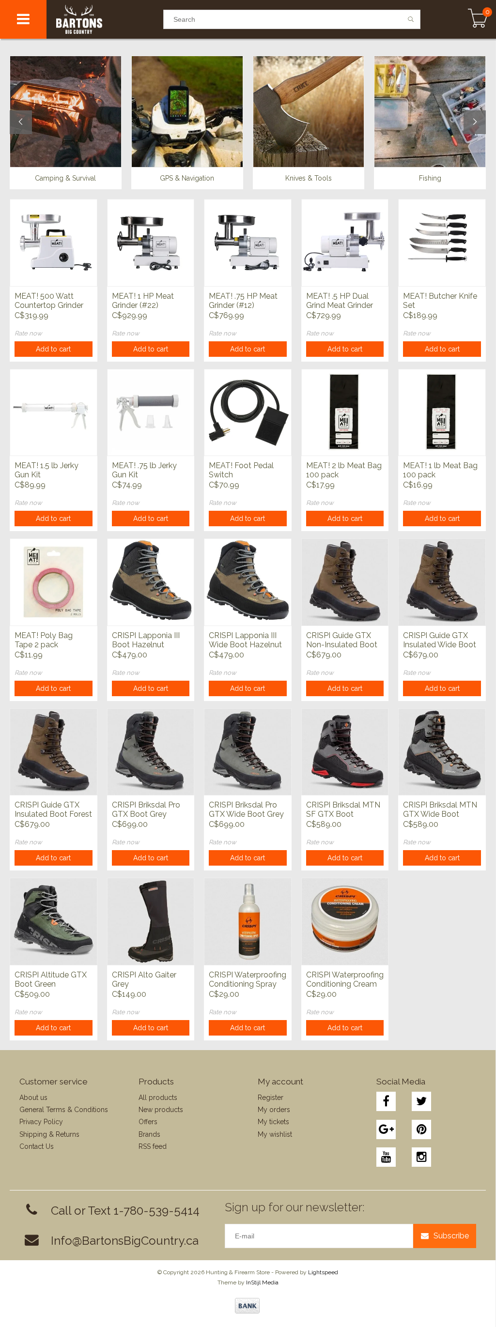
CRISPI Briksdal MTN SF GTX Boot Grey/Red (343, 810)
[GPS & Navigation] (187, 111)
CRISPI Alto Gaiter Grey (144, 979)
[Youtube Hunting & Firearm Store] (386, 1157)
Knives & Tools (308, 178)
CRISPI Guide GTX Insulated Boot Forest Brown (53, 810)
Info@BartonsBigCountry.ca (125, 1241)
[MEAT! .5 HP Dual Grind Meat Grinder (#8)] (345, 242)
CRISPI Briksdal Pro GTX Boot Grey (146, 809)
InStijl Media (262, 1282)
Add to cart (53, 349)
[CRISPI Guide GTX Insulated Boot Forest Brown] (53, 751)
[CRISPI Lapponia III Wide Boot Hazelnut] (248, 581)
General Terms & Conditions (63, 1109)
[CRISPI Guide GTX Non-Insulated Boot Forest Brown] (345, 581)
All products (158, 1097)
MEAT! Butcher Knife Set (440, 300)
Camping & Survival (65, 178)
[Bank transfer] (247, 1305)
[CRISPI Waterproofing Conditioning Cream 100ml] (345, 921)
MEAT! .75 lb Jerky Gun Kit (144, 470)
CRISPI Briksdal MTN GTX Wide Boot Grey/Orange (440, 810)
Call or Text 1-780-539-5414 (125, 1211)
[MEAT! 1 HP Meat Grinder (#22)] (151, 242)
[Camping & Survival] (66, 111)
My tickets (273, 1122)
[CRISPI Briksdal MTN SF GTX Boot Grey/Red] (345, 751)
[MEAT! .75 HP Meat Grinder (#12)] (248, 242)
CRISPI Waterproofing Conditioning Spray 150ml (247, 980)
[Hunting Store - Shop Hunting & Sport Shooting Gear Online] (104, 19)
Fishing (430, 178)
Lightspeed (323, 1272)
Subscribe (451, 1235)
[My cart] (478, 19)
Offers (148, 1122)
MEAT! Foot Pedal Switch (241, 470)
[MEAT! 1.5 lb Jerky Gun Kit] (53, 412)
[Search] (411, 19)
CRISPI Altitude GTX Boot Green (51, 979)
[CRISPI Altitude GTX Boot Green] (53, 921)
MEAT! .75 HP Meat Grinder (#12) (243, 300)
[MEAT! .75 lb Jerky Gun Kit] (151, 412)
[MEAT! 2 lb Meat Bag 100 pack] (345, 412)
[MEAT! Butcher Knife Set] (442, 242)
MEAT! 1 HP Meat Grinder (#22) (143, 300)
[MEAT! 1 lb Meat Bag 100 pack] (442, 412)
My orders (274, 1109)
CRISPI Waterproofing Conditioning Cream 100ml (345, 980)
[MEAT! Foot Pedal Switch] (248, 412)
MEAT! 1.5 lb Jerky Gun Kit (46, 470)
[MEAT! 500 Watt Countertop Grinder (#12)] (53, 242)
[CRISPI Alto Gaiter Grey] (151, 921)
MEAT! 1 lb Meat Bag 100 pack (440, 470)
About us (33, 1097)
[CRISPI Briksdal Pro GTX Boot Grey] (151, 751)
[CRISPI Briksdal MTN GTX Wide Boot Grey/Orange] (442, 751)
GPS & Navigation (187, 178)
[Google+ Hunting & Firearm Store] (386, 1129)
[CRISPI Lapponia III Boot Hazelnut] (151, 581)
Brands (149, 1134)
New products (161, 1109)
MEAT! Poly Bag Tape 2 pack (44, 640)
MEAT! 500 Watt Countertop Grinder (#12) (49, 301)
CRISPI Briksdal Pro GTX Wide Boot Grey (246, 809)
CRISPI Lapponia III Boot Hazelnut (146, 640)
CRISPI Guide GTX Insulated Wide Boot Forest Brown (439, 640)
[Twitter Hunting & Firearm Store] (421, 1101)
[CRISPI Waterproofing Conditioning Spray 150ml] (248, 921)
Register (270, 1097)
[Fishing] (430, 111)
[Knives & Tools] (309, 111)
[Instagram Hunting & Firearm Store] (421, 1157)
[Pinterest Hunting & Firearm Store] (421, 1129)
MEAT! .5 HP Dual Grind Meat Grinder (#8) (339, 301)
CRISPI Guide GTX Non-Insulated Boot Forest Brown (341, 640)
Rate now (28, 333)
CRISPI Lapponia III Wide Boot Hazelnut (245, 640)
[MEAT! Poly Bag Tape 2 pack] (53, 581)
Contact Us (36, 1146)
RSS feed (153, 1146)
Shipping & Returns (49, 1134)
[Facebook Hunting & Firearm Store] (386, 1101)
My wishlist (275, 1134)
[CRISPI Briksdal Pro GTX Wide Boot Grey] (248, 751)
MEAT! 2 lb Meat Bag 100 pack (344, 470)
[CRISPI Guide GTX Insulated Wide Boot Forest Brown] (442, 581)
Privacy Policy (41, 1122)
